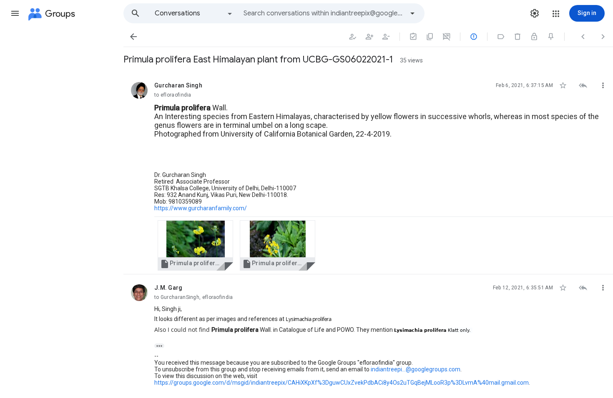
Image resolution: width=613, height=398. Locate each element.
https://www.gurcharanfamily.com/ (200, 208)
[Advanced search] (412, 13)
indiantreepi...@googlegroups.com (415, 369)
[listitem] (368, 173)
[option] (194, 13)
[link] (195, 245)
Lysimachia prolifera (308, 319)
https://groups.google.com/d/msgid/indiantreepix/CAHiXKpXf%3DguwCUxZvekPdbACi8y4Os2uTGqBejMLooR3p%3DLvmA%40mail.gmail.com (341, 382)
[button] (15, 13)
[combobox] (323, 13)
